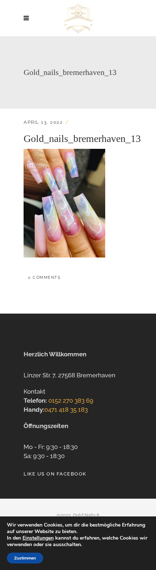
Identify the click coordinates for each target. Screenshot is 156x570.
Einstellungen (38, 538)
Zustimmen (25, 558)
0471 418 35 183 (66, 409)
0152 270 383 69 (70, 400)
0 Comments (44, 277)
